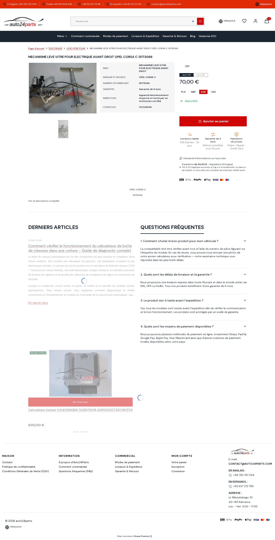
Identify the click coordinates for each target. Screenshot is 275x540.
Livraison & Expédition (128, 466)
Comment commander (73, 466)
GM (187, 66)
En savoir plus (38, 303)
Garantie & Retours (127, 471)
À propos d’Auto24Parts (74, 462)
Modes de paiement (127, 462)
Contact (7, 462)
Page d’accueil (36, 48)
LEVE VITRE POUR (76, 48)
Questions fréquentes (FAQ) (76, 471)
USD (213, 91)
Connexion (178, 471)
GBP (193, 91)
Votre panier (179, 462)
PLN (183, 91)
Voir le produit (80, 402)
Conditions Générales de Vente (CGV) (25, 471)
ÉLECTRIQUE (55, 48)
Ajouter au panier (216, 121)
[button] (200, 21)
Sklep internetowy (133, 536)
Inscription (178, 466)
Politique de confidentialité (18, 466)
